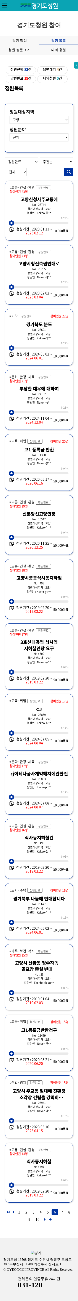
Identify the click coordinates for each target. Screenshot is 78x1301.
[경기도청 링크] (38, 1253)
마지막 (49, 1221)
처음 (7, 1213)
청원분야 (18, 129)
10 (37, 1219)
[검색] (68, 172)
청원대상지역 (22, 112)
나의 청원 (58, 50)
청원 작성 (19, 40)
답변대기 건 (52, 69)
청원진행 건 (20, 69)
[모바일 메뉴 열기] (5, 5)
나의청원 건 (52, 78)
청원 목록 (58, 40)
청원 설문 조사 (19, 50)
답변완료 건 (20, 78)
